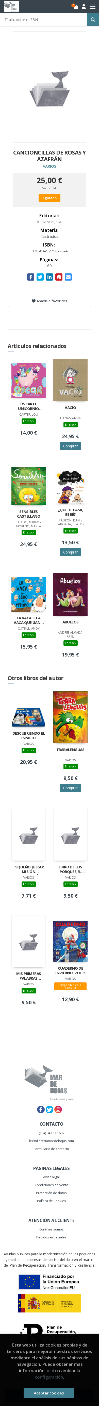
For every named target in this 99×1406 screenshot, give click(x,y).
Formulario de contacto (51, 1148)
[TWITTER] (49, 1109)
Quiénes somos (51, 1229)
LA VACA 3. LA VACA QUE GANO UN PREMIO (28, 620)
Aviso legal (51, 1177)
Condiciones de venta (51, 1185)
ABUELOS (70, 622)
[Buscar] (93, 19)
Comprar (70, 446)
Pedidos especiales (51, 1237)
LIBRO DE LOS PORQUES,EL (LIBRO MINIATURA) (70, 870)
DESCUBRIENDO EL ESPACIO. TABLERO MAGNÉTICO (28, 736)
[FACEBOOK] (41, 1109)
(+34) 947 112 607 (51, 1133)
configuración (49, 1377)
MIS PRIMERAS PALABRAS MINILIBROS (28, 976)
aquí (49, 1370)
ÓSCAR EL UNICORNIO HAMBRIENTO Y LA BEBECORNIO (28, 407)
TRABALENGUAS (70, 749)
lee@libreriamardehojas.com (51, 1140)
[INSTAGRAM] (58, 1109)
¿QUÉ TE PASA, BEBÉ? (70, 512)
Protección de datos (51, 1193)
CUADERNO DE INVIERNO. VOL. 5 (70, 970)
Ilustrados (49, 236)
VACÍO (70, 407)
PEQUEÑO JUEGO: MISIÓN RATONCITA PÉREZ (28, 870)
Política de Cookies (51, 1200)
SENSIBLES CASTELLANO (28, 514)
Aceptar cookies (49, 1392)
